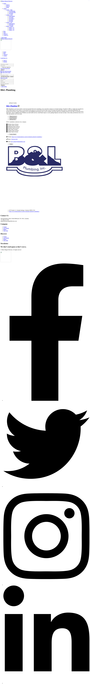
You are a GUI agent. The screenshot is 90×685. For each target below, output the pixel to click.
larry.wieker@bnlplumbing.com (18, 141)
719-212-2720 (14, 139)
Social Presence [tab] (13, 117)
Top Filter (11, 17)
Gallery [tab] (11, 144)
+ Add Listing (4, 37)
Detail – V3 (11, 30)
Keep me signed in (6, 67)
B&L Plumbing (11, 106)
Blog (4, 31)
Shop (4, 32)
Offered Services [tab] (13, 116)
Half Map (11, 25)
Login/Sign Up (4, 58)
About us (5, 33)
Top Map (11, 13)
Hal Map (11, 21)
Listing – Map (9, 9)
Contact (5, 55)
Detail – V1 (11, 27)
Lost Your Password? (5, 68)
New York (5, 230)
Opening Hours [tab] (13, 119)
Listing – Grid (9, 14)
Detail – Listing (9, 26)
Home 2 (8, 6)
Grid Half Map (12, 12)
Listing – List (9, 22)
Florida (5, 227)
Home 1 (8, 4)
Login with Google (6, 72)
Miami (4, 229)
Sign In (5, 60)
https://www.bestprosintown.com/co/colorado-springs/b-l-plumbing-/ (27, 136)
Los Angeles (6, 228)
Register (5, 61)
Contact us (5, 35)
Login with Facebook (6, 71)
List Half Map (12, 11)
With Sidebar (12, 16)
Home (4, 3)
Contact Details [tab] (13, 134)
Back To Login (4, 78)
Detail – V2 (11, 28)
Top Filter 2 (11, 18)
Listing (4, 8)
